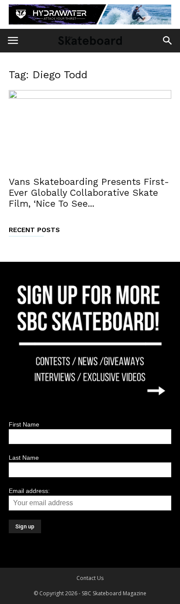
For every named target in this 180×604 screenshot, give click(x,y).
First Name (24, 424)
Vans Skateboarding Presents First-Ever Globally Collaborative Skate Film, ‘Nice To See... (89, 192)
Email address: (29, 490)
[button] (168, 40)
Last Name (24, 457)
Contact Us (90, 578)
